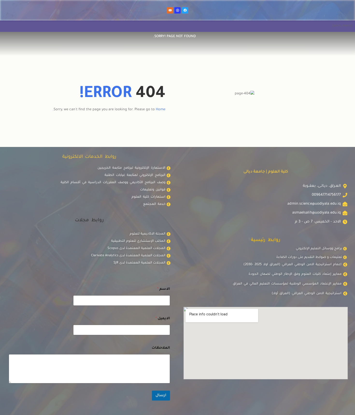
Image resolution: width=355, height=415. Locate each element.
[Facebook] (185, 10)
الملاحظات (161, 348)
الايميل (163, 319)
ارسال (161, 396)
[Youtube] (170, 10)
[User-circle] (177, 10)
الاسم (163, 289)
